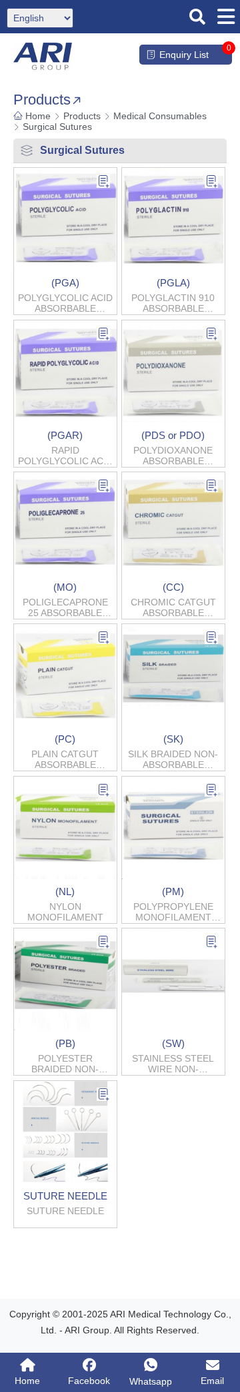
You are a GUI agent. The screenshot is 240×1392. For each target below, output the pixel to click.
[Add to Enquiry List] (103, 182)
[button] (197, 16)
